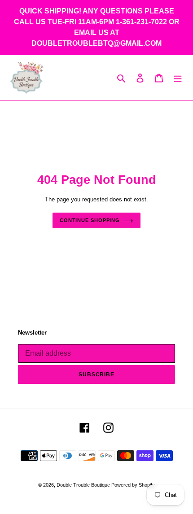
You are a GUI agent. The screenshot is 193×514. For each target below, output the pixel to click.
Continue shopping (90, 220)
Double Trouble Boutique (84, 485)
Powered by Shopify (133, 485)
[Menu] (177, 78)
